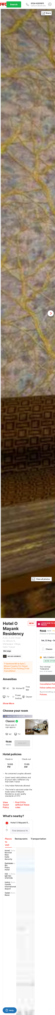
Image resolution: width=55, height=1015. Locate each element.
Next (51, 313)
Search (14, 4)
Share (48, 13)
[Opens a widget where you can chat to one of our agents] (10, 1010)
